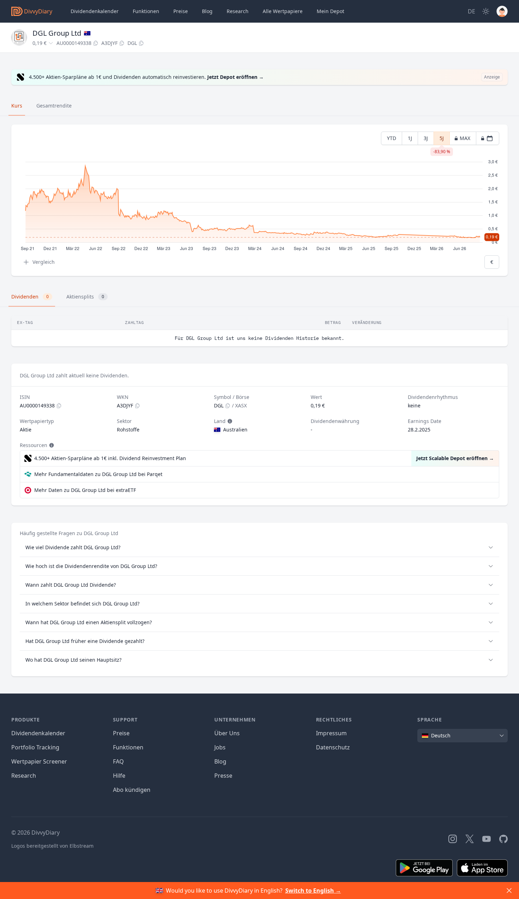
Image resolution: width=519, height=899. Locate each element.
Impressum (331, 733)
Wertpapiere (283, 11)
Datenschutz (333, 747)
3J (426, 138)
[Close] (509, 890)
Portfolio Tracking (35, 747)
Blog (220, 761)
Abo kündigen (131, 790)
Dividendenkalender (95, 11)
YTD (391, 138)
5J (442, 140)
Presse (223, 775)
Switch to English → (313, 890)
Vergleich (43, 262)
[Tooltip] (229, 421)
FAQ (118, 761)
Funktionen (146, 11)
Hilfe (119, 775)
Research (23, 775)
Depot (330, 11)
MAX (465, 138)
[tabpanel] (259, 200)
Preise (180, 11)
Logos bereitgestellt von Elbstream (52, 845)
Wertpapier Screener (39, 761)
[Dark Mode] (485, 11)
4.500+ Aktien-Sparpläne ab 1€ (110, 458)
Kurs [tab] (16, 105)
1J (410, 138)
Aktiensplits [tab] (85, 296)
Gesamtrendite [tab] (54, 105)
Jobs (220, 747)
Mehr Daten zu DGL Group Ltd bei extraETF (85, 490)
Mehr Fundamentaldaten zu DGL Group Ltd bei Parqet (98, 474)
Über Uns (227, 733)
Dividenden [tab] (30, 296)
